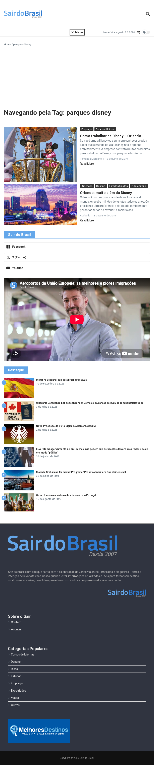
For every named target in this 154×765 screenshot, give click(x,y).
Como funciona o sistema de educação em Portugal (66, 495)
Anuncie (16, 629)
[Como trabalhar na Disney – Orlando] (40, 154)
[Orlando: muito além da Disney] (40, 204)
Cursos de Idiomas (22, 654)
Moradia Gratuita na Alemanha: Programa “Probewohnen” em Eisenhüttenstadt (81, 472)
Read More (87, 163)
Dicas (14, 669)
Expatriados (18, 690)
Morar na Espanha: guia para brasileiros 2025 (61, 379)
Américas (86, 186)
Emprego (86, 129)
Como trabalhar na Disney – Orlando (110, 136)
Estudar (16, 676)
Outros (15, 705)
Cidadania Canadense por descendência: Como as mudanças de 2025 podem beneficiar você (90, 403)
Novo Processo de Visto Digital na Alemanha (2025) (66, 426)
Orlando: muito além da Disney (106, 193)
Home (7, 44)
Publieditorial (139, 186)
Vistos (15, 697)
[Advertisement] (77, 77)
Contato (16, 622)
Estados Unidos (105, 129)
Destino (100, 186)
